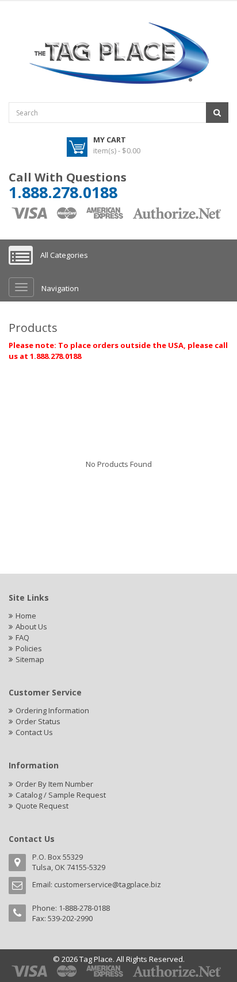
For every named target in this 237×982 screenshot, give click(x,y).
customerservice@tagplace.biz (107, 884)
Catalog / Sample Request (61, 795)
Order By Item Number (54, 784)
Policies (29, 648)
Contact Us (34, 732)
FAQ (22, 637)
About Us (31, 626)
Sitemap (30, 659)
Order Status (38, 721)
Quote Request (42, 806)
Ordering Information (52, 710)
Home (26, 615)
